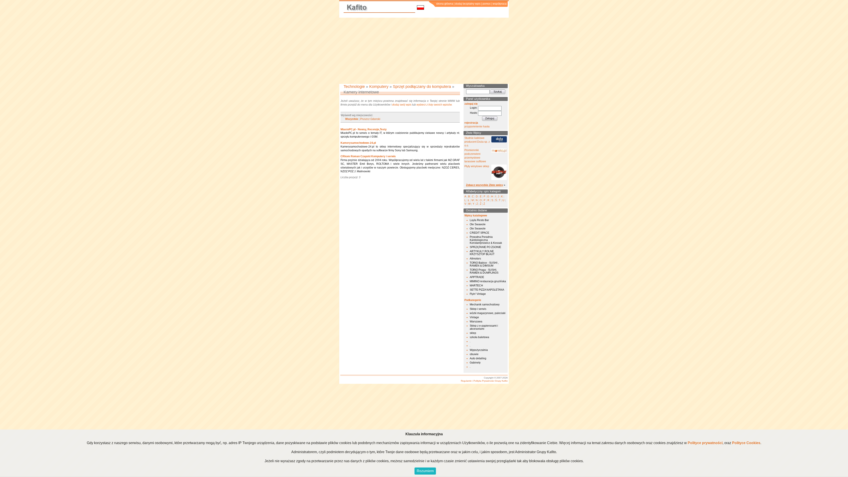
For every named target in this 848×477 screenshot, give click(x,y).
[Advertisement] (424, 51)
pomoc (487, 3)
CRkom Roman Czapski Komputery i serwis (368, 156)
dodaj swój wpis (401, 104)
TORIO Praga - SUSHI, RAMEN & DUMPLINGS (484, 271)
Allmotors (475, 258)
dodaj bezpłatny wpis (468, 3)
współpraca (500, 3)
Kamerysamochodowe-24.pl (358, 142)
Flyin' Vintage (478, 293)
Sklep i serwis (478, 308)
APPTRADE (477, 277)
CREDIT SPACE (479, 232)
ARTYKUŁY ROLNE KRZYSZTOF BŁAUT (482, 253)
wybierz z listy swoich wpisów (434, 104)
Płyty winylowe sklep (476, 166)
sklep (473, 333)
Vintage (474, 317)
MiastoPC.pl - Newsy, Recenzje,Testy (364, 129)
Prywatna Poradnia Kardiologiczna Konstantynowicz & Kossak (486, 239)
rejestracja (471, 122)
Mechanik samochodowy (485, 304)
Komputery (378, 86)
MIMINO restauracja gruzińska (488, 281)
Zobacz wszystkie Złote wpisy (484, 185)
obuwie (474, 354)
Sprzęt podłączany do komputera (422, 86)
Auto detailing (478, 358)
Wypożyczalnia (479, 350)
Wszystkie (351, 119)
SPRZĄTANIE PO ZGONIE (485, 247)
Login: (473, 107)
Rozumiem (425, 471)
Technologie (354, 86)
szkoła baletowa (479, 337)
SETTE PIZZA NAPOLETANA (487, 289)
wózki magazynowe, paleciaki (487, 313)
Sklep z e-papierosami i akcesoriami (484, 327)
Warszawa (476, 321)
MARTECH (476, 285)
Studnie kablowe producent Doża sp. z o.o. (477, 141)
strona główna (444, 3)
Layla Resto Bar (479, 220)
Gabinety (475, 362)
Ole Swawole (478, 224)
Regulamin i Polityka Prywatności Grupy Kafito (484, 381)
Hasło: (474, 112)
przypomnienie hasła (477, 126)
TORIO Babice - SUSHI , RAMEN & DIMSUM (484, 264)
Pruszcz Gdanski (370, 119)
